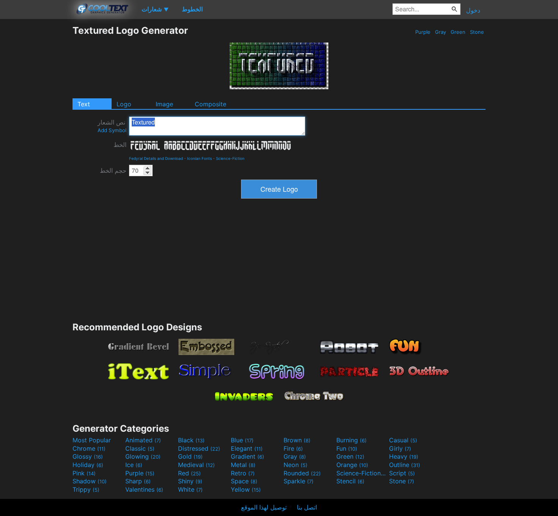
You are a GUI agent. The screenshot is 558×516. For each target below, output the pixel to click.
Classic (139, 448)
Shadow (90, 481)
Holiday (88, 465)
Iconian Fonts (199, 158)
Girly (400, 448)
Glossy (88, 456)
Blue (242, 440)
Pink (84, 473)
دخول (473, 10)
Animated (143, 440)
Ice (133, 465)
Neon (295, 465)
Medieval (196, 465)
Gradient (247, 456)
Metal (243, 465)
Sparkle (299, 481)
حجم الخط (113, 170)
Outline (404, 465)
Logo (124, 104)
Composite (210, 104)
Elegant (247, 448)
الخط (119, 144)
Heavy (403, 456)
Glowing (143, 456)
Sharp (138, 481)
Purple (423, 32)
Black (191, 440)
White (190, 489)
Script (402, 473)
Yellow (246, 489)
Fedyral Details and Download (156, 158)
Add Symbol (112, 130)
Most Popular (92, 440)
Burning (351, 440)
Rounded (302, 473)
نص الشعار (112, 125)
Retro (243, 473)
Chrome (89, 448)
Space (244, 481)
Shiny (190, 481)
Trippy (86, 489)
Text (83, 104)
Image (164, 104)
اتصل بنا (307, 507)
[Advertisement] (36, 138)
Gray (440, 32)
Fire (293, 448)
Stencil (350, 481)
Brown (297, 440)
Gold (190, 456)
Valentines (144, 489)
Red (189, 473)
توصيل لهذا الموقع (264, 507)
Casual (403, 440)
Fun (346, 448)
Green (458, 32)
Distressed (199, 448)
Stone (476, 32)
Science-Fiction (230, 158)
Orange (352, 465)
